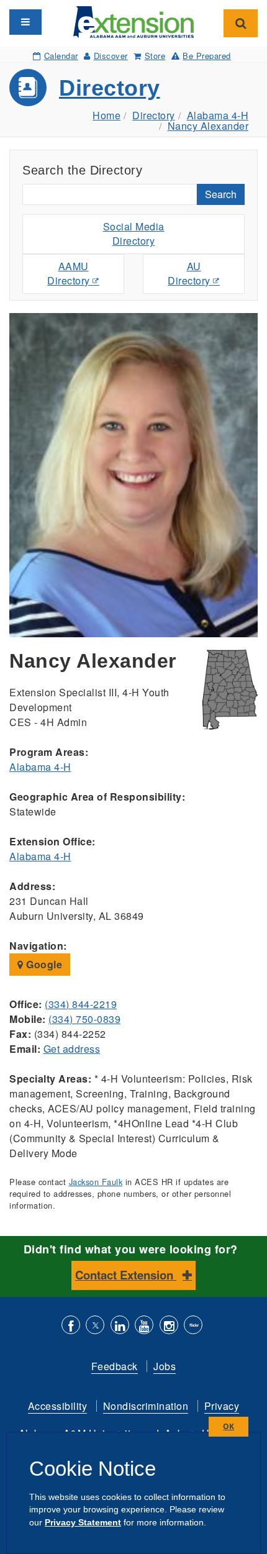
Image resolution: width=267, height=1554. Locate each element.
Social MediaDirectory (134, 233)
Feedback (114, 1366)
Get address (72, 1049)
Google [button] (43, 964)
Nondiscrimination (146, 1406)
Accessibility (58, 1406)
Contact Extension (125, 1274)
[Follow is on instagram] (169, 1326)
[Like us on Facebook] (70, 1326)
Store (155, 55)
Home (106, 115)
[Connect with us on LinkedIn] (120, 1326)
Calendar (61, 55)
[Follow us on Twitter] (95, 1326)
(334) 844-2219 (81, 1004)
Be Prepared (207, 55)
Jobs (164, 1366)
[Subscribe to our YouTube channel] (144, 1326)
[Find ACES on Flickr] (193, 1326)
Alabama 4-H (218, 115)
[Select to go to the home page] (133, 21)
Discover (111, 55)
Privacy (222, 1406)
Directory (109, 88)
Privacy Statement (83, 1522)
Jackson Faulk (96, 1182)
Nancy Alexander (208, 126)
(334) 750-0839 (84, 1019)
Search (221, 194)
